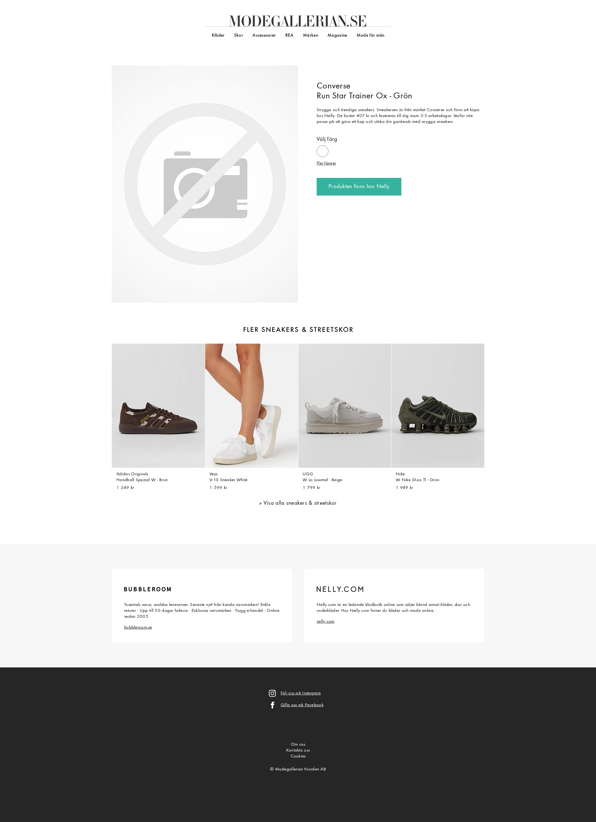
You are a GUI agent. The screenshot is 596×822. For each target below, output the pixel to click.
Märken (310, 35)
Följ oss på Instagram (301, 693)
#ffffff (322, 148)
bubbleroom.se (138, 627)
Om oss (298, 744)
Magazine (337, 35)
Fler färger (326, 163)
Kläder (218, 35)
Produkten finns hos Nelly (359, 187)
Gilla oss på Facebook (302, 705)
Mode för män (370, 35)
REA (289, 35)
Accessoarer (264, 35)
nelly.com (326, 621)
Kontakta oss (298, 750)
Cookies (298, 756)
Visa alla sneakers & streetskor (300, 503)
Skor (238, 35)
